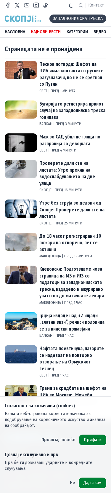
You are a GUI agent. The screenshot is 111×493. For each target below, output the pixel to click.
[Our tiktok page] (46, 5)
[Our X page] (17, 5)
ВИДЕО (100, 31)
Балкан (46, 124)
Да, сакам (92, 482)
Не (72, 482)
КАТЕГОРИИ (77, 31)
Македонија (50, 256)
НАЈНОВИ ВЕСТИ (46, 31)
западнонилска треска (78, 18)
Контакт (96, 5)
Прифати (93, 439)
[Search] (81, 5)
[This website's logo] (23, 18)
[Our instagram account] (36, 5)
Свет (43, 91)
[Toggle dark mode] (71, 5)
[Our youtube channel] (27, 5)
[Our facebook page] (8, 5)
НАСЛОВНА (15, 31)
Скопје (45, 190)
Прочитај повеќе (58, 439)
